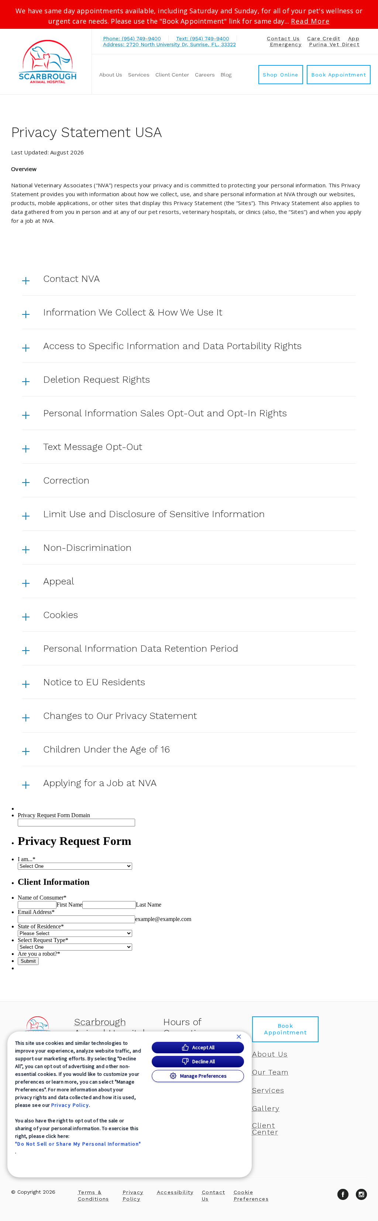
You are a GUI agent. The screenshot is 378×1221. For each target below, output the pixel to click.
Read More (310, 21)
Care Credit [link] (323, 38)
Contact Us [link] (283, 38)
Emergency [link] (286, 44)
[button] (189, 278)
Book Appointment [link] (338, 75)
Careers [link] (205, 75)
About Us (110, 75)
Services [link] (139, 75)
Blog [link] (226, 75)
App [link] (354, 38)
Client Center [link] (172, 75)
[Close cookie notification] (239, 1036)
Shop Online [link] (280, 75)
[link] (47, 61)
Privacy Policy (70, 1105)
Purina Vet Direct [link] (334, 44)
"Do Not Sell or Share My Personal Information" (78, 1143)
